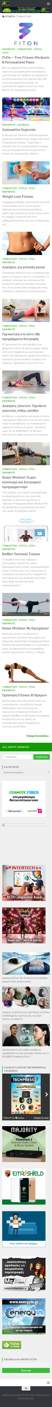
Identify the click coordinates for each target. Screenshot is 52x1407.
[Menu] (48, 3)
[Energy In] (23, 1333)
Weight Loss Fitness (17, 196)
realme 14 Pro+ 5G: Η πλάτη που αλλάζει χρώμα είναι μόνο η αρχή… (25, 979)
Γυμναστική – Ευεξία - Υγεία (18, 188)
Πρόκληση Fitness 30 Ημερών (24, 695)
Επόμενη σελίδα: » (38, 736)
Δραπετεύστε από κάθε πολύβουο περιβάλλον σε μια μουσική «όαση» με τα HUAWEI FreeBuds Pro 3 (25, 1053)
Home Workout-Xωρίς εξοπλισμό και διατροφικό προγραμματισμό (21, 482)
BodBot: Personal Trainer (21, 554)
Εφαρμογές (8, 49)
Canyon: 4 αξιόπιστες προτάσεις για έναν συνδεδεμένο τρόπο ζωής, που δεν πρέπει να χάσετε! (26, 1016)
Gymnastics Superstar (19, 129)
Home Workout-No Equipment (25, 628)
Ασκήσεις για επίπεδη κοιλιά (23, 267)
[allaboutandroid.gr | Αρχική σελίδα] (7, 3)
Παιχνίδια (23, 124)
